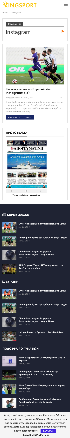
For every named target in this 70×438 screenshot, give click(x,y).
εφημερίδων (35, 195)
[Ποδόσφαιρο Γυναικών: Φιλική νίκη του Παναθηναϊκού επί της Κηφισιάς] (9, 403)
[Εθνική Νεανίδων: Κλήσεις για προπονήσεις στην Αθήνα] (9, 389)
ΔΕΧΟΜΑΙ (48, 430)
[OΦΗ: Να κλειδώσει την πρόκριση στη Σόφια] (9, 227)
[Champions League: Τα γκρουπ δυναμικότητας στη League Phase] (9, 255)
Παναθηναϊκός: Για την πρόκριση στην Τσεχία (43, 237)
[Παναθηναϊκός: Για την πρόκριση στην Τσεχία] (9, 241)
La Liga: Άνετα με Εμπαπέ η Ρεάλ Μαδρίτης (41, 332)
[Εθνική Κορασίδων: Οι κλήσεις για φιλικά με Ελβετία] (9, 361)
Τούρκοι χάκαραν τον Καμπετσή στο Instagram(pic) (28, 91)
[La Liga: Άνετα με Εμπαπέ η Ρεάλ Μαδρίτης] (9, 336)
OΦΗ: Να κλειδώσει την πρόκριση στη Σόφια (42, 223)
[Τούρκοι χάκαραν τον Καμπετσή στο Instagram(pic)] (35, 65)
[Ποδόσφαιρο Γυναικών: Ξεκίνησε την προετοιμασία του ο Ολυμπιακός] (9, 375)
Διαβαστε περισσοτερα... (20, 117)
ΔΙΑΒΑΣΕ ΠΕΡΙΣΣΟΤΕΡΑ (36, 435)
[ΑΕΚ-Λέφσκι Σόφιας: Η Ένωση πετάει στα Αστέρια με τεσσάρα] (9, 269)
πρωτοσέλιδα (20, 195)
